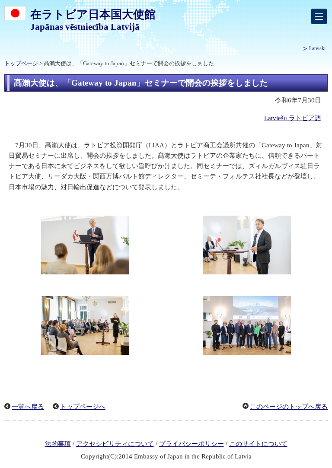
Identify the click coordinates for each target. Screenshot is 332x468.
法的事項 (58, 443)
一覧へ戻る (28, 406)
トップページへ (82, 406)
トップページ (21, 63)
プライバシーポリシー (191, 443)
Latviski (317, 48)
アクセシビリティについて (115, 443)
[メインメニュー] (319, 16)
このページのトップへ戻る (289, 406)
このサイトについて (258, 443)
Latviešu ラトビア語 (292, 118)
